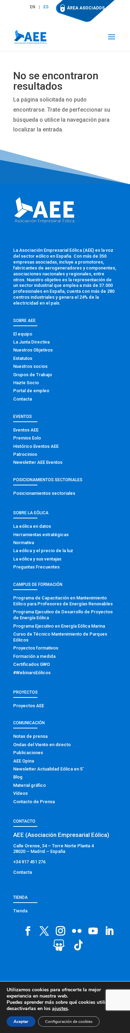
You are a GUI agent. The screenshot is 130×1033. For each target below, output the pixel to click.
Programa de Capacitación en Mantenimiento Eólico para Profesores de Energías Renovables (63, 600)
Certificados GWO (31, 664)
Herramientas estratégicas (41, 534)
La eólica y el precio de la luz (43, 550)
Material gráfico (29, 785)
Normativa (23, 542)
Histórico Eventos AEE (36, 446)
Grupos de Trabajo (32, 374)
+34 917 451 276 (29, 861)
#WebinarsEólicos (32, 672)
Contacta (22, 399)
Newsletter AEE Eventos (37, 462)
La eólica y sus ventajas (37, 559)
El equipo (22, 334)
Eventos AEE (25, 430)
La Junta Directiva (31, 342)
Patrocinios (25, 454)
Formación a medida (34, 656)
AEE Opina (23, 761)
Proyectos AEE (28, 705)
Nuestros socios (30, 366)
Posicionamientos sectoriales (44, 493)
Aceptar (21, 1021)
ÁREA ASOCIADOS (86, 8)
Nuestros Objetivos (33, 350)
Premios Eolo (27, 438)
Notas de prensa (30, 736)
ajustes (60, 1009)
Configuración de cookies (69, 1021)
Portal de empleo (31, 390)
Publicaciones (28, 752)
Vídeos (20, 793)
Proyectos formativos (35, 648)
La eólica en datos (32, 526)
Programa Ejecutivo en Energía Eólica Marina (59, 626)
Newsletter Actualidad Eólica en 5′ (48, 769)
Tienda (20, 910)
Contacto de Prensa (34, 801)
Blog (18, 777)
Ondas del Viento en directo (42, 744)
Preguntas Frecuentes (36, 567)
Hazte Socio (26, 382)
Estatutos (22, 358)
